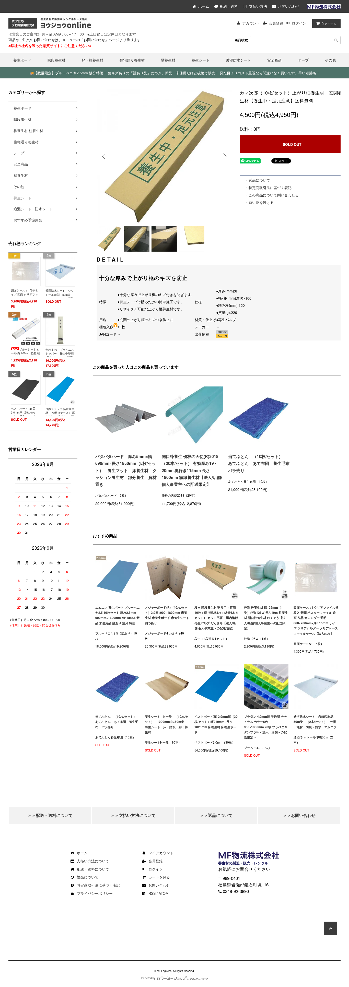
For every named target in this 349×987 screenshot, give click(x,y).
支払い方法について (93, 860)
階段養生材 (56, 60)
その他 (330, 60)
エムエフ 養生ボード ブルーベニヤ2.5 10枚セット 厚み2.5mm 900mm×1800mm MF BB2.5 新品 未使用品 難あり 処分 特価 (117, 615)
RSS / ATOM (158, 893)
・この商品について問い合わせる (272, 194)
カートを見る (159, 876)
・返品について (257, 180)
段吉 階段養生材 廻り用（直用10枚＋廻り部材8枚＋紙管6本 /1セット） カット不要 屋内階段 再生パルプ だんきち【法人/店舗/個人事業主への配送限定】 (216, 618)
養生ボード (22, 60)
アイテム (329, 23)
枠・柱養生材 (92, 60)
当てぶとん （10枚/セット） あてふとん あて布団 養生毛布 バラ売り (258, 463)
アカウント (251, 23)
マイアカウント (160, 852)
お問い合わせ (288, 6)
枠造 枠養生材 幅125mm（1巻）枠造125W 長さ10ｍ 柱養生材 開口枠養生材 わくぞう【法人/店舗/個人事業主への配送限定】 (266, 618)
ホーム (203, 6)
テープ (303, 60)
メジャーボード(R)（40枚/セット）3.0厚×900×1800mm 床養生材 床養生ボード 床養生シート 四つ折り (167, 615)
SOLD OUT (292, 144)
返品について (87, 876)
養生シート (201, 60)
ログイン (299, 23)
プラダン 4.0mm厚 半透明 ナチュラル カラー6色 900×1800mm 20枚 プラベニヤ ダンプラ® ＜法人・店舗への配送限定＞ (265, 727)
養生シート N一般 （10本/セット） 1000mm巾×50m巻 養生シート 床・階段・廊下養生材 (166, 724)
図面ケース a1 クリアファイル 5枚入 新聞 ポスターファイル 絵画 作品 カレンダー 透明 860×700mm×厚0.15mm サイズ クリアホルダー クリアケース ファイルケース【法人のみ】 (316, 620)
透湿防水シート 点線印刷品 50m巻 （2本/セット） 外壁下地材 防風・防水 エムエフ (315, 721)
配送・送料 (228, 6)
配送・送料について (93, 869)
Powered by (148, 978)
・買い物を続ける (259, 202)
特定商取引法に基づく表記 (98, 885)
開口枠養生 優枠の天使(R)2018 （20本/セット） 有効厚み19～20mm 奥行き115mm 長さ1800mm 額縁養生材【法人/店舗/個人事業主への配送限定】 (192, 470)
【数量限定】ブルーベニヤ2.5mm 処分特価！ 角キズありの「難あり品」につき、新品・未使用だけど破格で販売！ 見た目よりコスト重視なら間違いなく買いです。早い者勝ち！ (174, 73)
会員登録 (276, 23)
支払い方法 (257, 6)
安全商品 (274, 60)
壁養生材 (168, 60)
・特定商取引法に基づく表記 (268, 187)
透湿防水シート (238, 60)
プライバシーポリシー (95, 893)
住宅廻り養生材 (132, 60)
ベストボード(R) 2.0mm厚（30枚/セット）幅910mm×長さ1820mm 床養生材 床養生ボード (216, 724)
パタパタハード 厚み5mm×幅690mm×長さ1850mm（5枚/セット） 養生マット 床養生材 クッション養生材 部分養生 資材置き (126, 470)
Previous (104, 156)
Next (224, 156)
